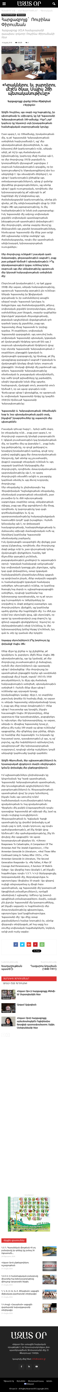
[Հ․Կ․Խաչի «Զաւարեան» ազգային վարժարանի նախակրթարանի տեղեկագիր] (50, 1308)
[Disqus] (29, 1079)
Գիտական (21, 15)
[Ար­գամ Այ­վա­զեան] (8, 1008)
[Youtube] (36, 1367)
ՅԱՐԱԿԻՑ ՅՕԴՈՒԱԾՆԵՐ (16, 979)
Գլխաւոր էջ (9, 1381)
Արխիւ (49, 1381)
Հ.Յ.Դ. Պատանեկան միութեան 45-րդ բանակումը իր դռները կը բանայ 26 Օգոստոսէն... (18, 1250)
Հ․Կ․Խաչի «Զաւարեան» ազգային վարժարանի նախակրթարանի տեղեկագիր (16, 1307)
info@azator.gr (39, 1359)
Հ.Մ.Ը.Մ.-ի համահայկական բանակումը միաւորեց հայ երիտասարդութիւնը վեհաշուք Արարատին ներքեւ (19, 1279)
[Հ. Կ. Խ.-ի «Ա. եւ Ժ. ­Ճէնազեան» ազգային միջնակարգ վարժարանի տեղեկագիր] (50, 1295)
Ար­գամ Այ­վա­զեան (26, 1005)
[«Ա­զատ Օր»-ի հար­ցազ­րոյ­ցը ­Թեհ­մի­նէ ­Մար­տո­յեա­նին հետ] (8, 994)
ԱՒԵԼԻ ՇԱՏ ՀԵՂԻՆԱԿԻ (15, 983)
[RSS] (29, 1367)
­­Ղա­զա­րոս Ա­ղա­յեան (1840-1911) (43, 967)
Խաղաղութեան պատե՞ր (11, 967)
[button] (54, 4)
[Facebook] (21, 1367)
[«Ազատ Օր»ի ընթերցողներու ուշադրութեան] (50, 1266)
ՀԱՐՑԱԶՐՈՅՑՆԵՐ (8, 15)
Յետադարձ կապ (36, 1381)
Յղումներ (21, 1381)
